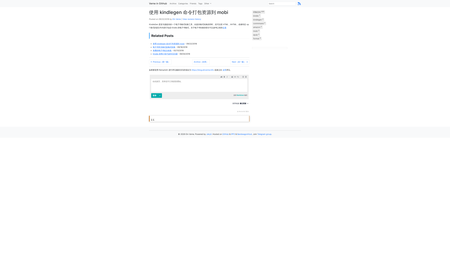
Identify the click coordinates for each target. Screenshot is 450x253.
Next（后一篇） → (240, 62)
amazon (257, 27)
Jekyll (209, 134)
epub (256, 34)
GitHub (225, 134)
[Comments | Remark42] (199, 94)
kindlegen (258, 19)
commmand (259, 23)
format (257, 38)
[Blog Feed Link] (299, 3)
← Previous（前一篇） (160, 62)
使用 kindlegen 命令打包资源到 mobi (168, 44)
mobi (256, 31)
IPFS (233, 134)
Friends (193, 3)
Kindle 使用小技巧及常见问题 (165, 54)
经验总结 (258, 12)
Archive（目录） (201, 62)
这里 (224, 70)
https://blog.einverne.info (203, 70)
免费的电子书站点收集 (162, 50)
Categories (183, 3)
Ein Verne (176, 19)
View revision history (192, 19)
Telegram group (264, 134)
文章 (224, 27)
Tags (200, 3)
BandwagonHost (244, 134)
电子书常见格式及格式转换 (164, 47)
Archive (173, 3)
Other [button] (207, 3)
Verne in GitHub (158, 3)
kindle (256, 15)
